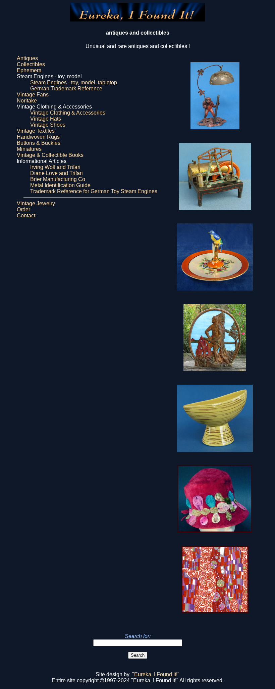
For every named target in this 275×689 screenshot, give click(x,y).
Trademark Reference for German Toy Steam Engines (93, 191)
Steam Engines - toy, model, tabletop (73, 82)
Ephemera (29, 70)
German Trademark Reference (66, 88)
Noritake (27, 100)
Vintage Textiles (36, 131)
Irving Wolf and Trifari (55, 167)
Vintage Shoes (47, 125)
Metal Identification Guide (60, 185)
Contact (26, 215)
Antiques (27, 58)
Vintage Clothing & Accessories (67, 113)
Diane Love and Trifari (56, 173)
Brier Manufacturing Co (57, 179)
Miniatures (29, 149)
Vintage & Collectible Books (50, 155)
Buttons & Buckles (38, 143)
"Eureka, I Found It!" (155, 674)
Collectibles (31, 64)
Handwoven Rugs (38, 137)
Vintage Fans (33, 94)
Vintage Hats (45, 119)
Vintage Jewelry (36, 203)
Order (23, 209)
